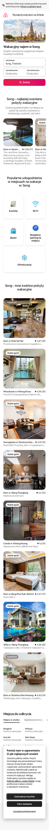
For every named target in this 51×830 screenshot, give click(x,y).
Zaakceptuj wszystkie (24, 796)
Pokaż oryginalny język (31, 6)
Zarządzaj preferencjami (24, 811)
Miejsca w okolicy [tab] (11, 720)
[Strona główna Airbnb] (5, 14)
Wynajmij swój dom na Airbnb (28, 14)
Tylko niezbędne (24, 804)
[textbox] (14, 73)
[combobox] (24, 63)
